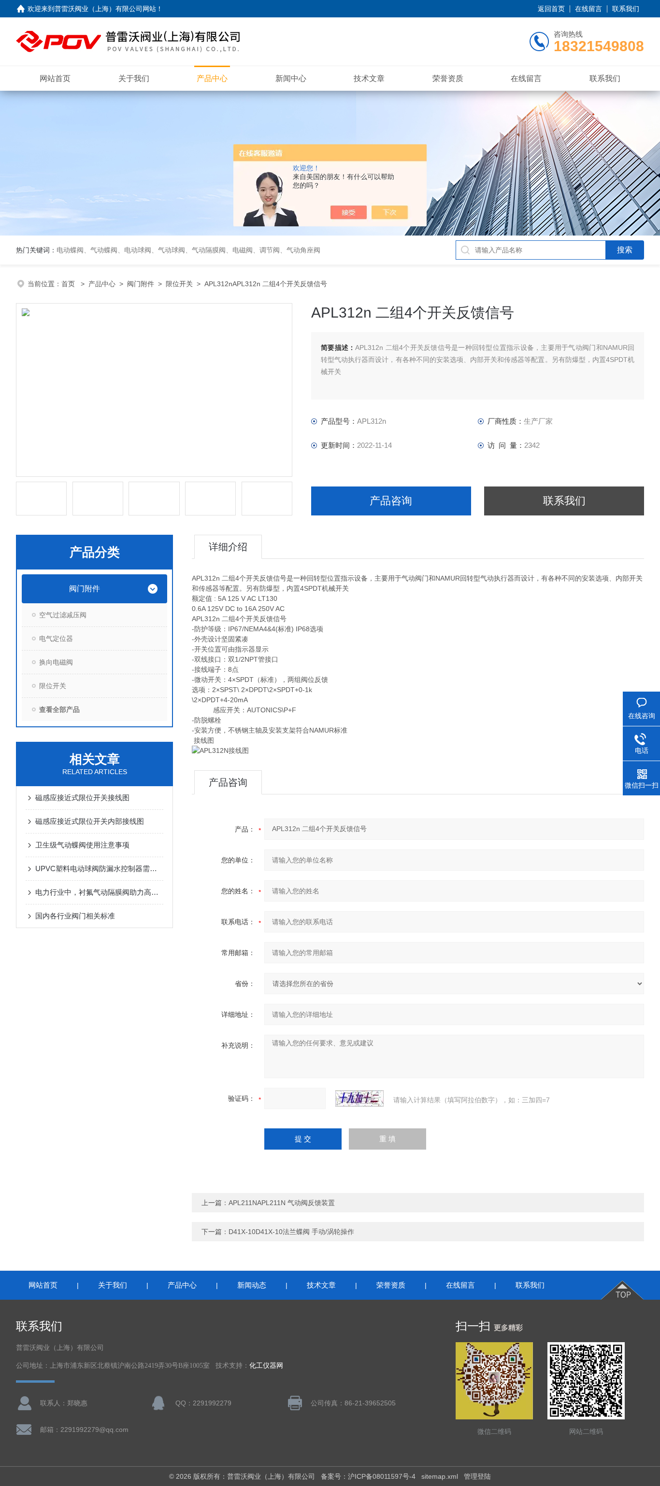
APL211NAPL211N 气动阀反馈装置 (282, 1203)
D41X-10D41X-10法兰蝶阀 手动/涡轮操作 (291, 1232)
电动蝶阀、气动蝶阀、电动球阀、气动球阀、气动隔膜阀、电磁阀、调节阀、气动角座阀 (188, 250)
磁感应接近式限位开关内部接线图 (89, 821)
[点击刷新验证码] (359, 1098)
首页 (69, 284)
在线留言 (588, 9)
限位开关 (179, 284)
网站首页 (55, 78)
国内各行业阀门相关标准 (75, 916)
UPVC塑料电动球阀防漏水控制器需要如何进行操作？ (99, 868)
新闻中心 (290, 78)
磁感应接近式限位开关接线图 (82, 797)
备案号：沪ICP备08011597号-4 (368, 1476)
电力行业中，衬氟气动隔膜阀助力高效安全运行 (99, 892)
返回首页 (551, 9)
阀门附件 (140, 284)
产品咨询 (391, 501)
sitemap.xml (439, 1476)
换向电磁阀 (56, 662)
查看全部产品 (59, 709)
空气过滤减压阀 (62, 615)
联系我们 (625, 9)
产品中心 (212, 78)
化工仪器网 (266, 1365)
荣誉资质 (447, 78)
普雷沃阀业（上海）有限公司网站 (105, 9)
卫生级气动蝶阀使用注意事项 (82, 845)
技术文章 (369, 78)
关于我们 (133, 78)
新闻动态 (251, 1285)
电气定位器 (56, 638)
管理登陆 (477, 1476)
